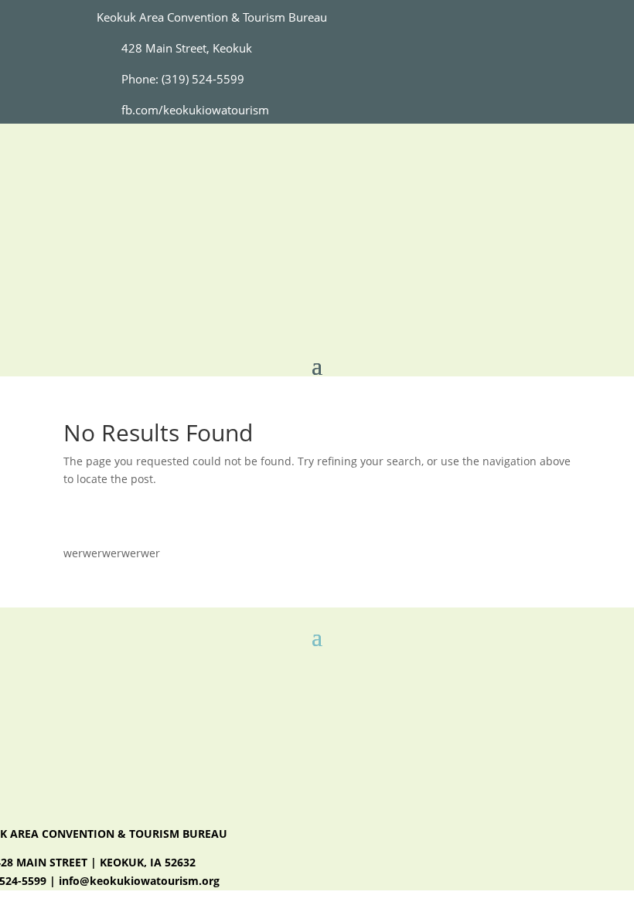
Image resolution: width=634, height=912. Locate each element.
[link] (116, 110)
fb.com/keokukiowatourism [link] (195, 109)
